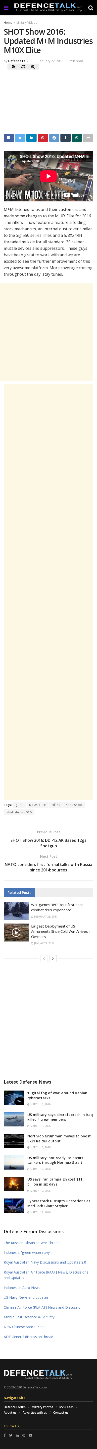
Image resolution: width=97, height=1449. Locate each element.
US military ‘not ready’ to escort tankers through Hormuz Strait (55, 1160)
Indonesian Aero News (22, 1287)
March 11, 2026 (40, 1212)
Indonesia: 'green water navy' (27, 1252)
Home (8, 22)
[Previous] (44, 958)
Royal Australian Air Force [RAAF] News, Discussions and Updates (46, 1275)
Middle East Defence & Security (29, 1317)
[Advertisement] (48, 592)
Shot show (74, 805)
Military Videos (26, 22)
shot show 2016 (19, 812)
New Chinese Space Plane (25, 1326)
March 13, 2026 (40, 1104)
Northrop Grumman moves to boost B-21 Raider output (59, 1138)
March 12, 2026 (40, 1169)
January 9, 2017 (43, 943)
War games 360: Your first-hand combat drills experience (57, 907)
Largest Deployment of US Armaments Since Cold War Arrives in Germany (61, 931)
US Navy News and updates (26, 1297)
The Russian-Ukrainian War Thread (31, 1242)
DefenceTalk (18, 61)
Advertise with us (35, 1412)
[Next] (53, 958)
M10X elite (37, 805)
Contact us (60, 1412)
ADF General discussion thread (28, 1336)
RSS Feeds (66, 1407)
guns (19, 805)
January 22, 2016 (51, 61)
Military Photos (42, 1407)
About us (10, 1412)
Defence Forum (15, 1407)
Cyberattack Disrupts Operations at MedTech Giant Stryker (58, 1203)
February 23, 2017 (45, 916)
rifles (56, 805)
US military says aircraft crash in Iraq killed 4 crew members (60, 1117)
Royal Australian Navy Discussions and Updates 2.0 (45, 1262)
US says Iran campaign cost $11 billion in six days (54, 1182)
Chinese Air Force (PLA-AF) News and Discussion (43, 1307)
